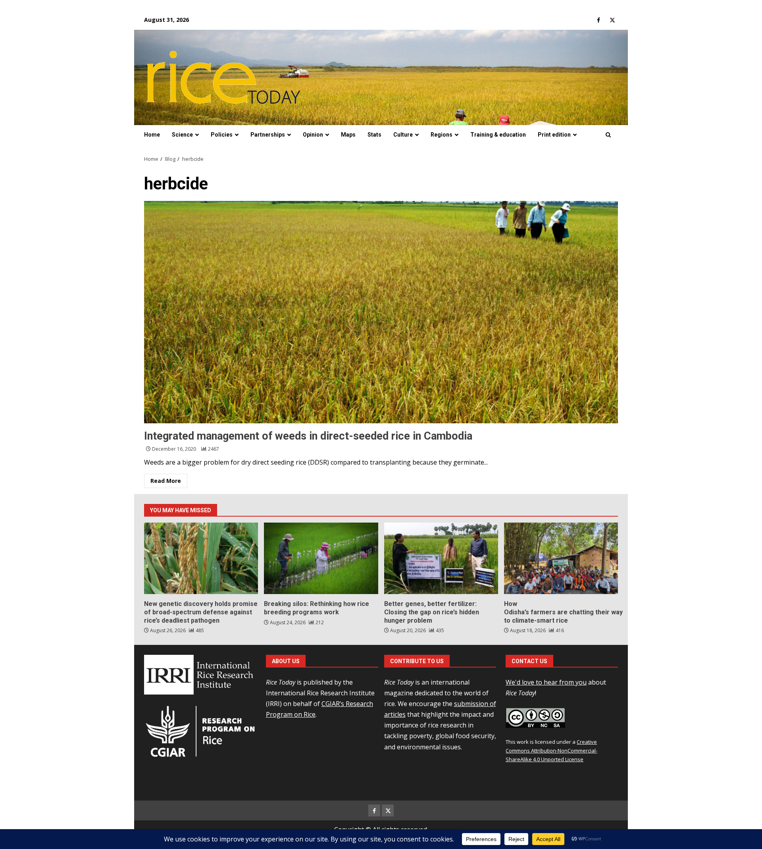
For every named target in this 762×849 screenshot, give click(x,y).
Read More (165, 480)
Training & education (498, 134)
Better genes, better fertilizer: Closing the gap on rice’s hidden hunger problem (441, 558)
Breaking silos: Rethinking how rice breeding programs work (321, 558)
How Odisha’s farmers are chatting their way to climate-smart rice (561, 558)
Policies (222, 134)
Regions (441, 134)
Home (152, 134)
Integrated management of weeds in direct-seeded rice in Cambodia (381, 312)
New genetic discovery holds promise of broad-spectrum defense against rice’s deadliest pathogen (201, 558)
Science (182, 134)
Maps (348, 134)
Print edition (554, 134)
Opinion (313, 134)
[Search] (608, 135)
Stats (374, 134)
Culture (403, 134)
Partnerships (267, 134)
